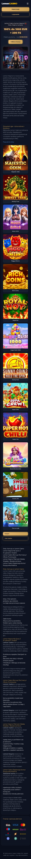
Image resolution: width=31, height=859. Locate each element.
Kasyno (7, 533)
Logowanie (15, 14)
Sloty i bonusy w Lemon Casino (13, 549)
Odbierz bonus (15, 42)
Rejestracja (15, 9)
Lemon (9, 3)
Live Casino (8, 538)
